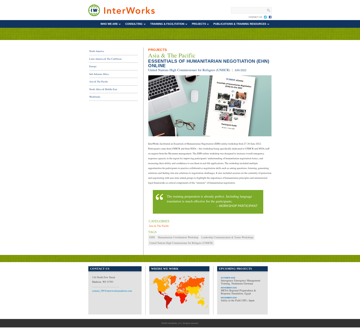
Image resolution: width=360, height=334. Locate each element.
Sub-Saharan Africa (99, 74)
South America (162, 298)
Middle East (182, 296)
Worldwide (94, 96)
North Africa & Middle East (103, 89)
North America (96, 51)
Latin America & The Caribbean (105, 58)
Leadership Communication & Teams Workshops (227, 237)
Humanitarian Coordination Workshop (178, 237)
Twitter (265, 18)
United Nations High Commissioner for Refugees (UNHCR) (189, 70)
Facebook (270, 18)
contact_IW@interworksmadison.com (112, 291)
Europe (93, 66)
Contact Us (255, 17)
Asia (197, 293)
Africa (178, 308)
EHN (152, 237)
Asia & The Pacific (171, 55)
